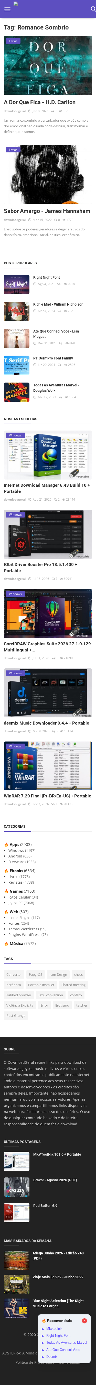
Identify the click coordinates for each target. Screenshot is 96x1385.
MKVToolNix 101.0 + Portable (57, 1154)
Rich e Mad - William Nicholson (58, 304)
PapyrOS (35, 974)
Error (44, 1005)
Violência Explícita (19, 1005)
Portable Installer (41, 984)
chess (78, 974)
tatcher (81, 1005)
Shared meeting (73, 984)
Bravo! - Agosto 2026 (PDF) (55, 1180)
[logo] (51, 9)
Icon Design (58, 974)
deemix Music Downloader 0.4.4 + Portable (46, 723)
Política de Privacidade (35, 1362)
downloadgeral (15, 111)
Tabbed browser (18, 995)
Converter (14, 974)
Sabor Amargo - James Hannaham (47, 211)
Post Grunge (15, 1015)
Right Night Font (46, 277)
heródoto (13, 984)
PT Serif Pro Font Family (53, 358)
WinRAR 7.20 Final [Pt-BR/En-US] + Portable (47, 795)
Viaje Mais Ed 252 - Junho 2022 (58, 1277)
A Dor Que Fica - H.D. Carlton (40, 102)
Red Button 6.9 (45, 1206)
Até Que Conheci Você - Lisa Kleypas (56, 334)
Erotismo (62, 1005)
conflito (76, 995)
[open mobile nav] (7, 9)
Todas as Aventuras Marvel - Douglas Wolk (56, 388)
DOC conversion (50, 995)
